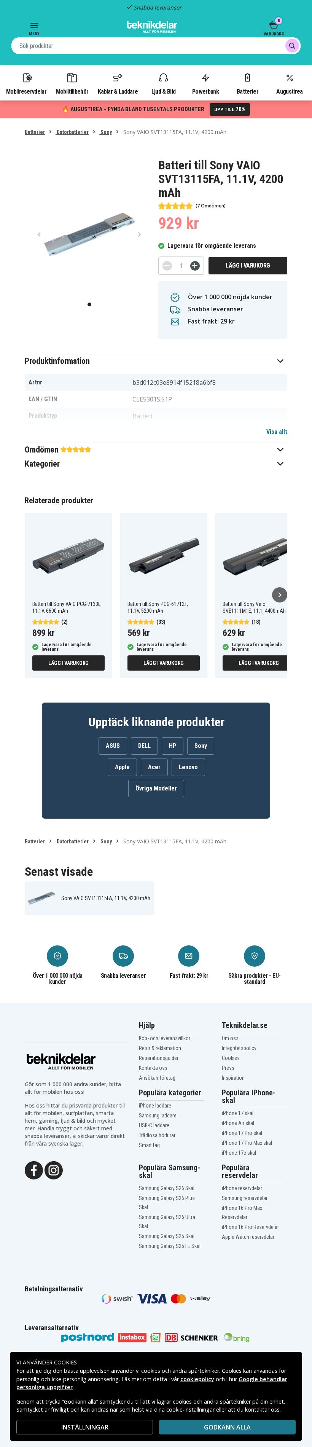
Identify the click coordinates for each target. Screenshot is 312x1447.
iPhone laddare (155, 1106)
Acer (154, 767)
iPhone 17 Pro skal (242, 1133)
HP (172, 745)
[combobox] (156, 45)
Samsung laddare (158, 1115)
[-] (167, 266)
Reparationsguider (158, 1058)
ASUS (113, 745)
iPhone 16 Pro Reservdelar (250, 1227)
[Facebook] (34, 1169)
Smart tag (149, 1145)
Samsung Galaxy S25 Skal (166, 1236)
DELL (144, 745)
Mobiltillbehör (72, 91)
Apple (122, 767)
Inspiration (233, 1078)
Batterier (247, 91)
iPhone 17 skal (237, 1113)
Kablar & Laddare (118, 91)
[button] (156, 361)
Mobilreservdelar (26, 91)
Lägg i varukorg (248, 265)
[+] (195, 266)
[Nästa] (279, 594)
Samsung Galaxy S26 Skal (166, 1188)
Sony (105, 132)
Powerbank (205, 91)
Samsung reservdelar (244, 1198)
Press (228, 1068)
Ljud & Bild (163, 91)
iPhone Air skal (238, 1123)
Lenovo (188, 767)
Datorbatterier (72, 132)
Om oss (230, 1038)
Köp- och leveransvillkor (164, 1038)
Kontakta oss (153, 1068)
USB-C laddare (154, 1125)
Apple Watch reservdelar (248, 1237)
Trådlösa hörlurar (157, 1135)
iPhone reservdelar (242, 1188)
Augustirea (289, 91)
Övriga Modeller (156, 788)
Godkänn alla (227, 1427)
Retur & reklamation (160, 1048)
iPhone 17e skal (239, 1153)
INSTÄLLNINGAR (84, 1427)
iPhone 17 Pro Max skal (247, 1143)
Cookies (231, 1058)
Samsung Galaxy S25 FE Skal (170, 1246)
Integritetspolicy (239, 1048)
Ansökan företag (157, 1078)
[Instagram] (54, 1169)
